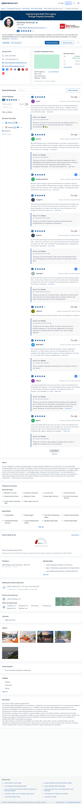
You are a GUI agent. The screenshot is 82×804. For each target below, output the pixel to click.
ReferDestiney (68, 43)
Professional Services (14, 8)
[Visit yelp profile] (23, 69)
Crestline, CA (11, 606)
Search (3, 8)
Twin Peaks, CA (36, 606)
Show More (14, 39)
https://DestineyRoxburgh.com (14, 66)
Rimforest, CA (23, 606)
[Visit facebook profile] (7, 69)
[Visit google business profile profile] (15, 69)
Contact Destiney (52, 43)
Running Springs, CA (49, 606)
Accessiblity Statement (73, 802)
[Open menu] (78, 3)
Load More (54, 451)
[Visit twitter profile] (19, 69)
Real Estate (26, 8)
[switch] (26, 104)
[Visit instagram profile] (11, 69)
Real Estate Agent (37, 8)
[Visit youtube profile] (3, 73)
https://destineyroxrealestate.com (15, 62)
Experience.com (15, 802)
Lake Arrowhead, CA (11, 59)
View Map (68, 601)
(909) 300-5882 (10, 56)
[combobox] (30, 90)
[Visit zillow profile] (3, 69)
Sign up (68, 3)
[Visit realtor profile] (27, 69)
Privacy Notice (60, 802)
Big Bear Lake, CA (25, 608)
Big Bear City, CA (12, 608)
